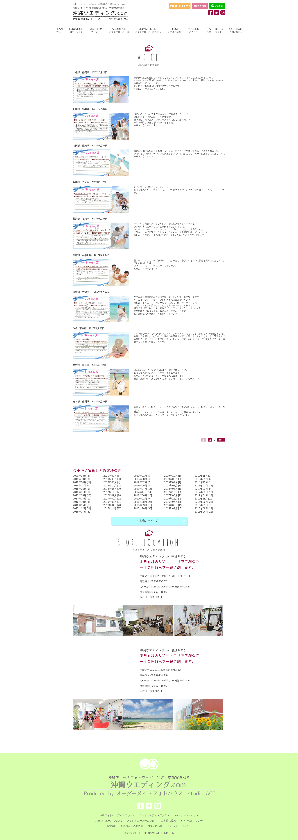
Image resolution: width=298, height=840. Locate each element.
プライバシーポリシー (179, 826)
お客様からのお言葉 (132, 826)
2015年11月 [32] (112, 508)
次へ (221, 439)
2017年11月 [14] (142, 492)
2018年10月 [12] (112, 485)
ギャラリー (96, 30)
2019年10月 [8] (81, 479)
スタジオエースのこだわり (148, 30)
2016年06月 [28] (204, 502)
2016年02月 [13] (173, 505)
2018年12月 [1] (203, 482)
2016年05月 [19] (82, 505)
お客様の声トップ (147, 520)
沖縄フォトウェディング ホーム (117, 815)
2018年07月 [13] (204, 485)
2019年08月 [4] (142, 479)
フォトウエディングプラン (154, 815)
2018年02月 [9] (203, 489)
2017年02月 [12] (112, 498)
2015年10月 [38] (143, 508)
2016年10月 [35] (82, 502)
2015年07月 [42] (82, 511)
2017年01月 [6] (142, 498)
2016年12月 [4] (172, 498)
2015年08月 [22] (204, 508)
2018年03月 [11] (173, 489)
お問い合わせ (236, 30)
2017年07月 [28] (112, 495)
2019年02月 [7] (142, 482)
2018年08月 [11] (173, 485)
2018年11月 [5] (81, 485)
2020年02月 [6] (111, 475)
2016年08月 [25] (143, 502)
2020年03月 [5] (81, 475)
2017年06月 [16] (143, 495)
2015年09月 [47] (173, 508)
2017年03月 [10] (82, 498)
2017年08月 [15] (82, 495)
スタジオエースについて (109, 820)
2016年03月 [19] (143, 505)
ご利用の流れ (174, 30)
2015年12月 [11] (82, 508)
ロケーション (76, 30)
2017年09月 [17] (204, 492)
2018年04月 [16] (143, 489)
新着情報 (111, 826)
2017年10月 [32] (173, 492)
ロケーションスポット (186, 815)
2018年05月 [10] (112, 489)
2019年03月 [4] (111, 482)
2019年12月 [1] (172, 475)
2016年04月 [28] (112, 505)
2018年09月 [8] (142, 485)
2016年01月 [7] (203, 505)
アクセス (193, 30)
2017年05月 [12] (173, 495)
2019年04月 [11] (82, 482)
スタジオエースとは (119, 30)
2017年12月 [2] (111, 492)
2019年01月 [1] (172, 482)
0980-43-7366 (160, 675)
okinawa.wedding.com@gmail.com (170, 586)
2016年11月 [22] (203, 498)
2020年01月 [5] (142, 475)
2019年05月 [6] (203, 479)
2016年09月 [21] (112, 502)
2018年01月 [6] (81, 492)
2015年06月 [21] (204, 511)
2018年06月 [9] (81, 489)
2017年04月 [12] (204, 495)
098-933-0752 (160, 581)
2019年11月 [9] (203, 475)
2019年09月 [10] (112, 479)
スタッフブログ (214, 30)
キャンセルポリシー (191, 820)
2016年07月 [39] (173, 502)
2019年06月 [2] (172, 479)
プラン (59, 30)
